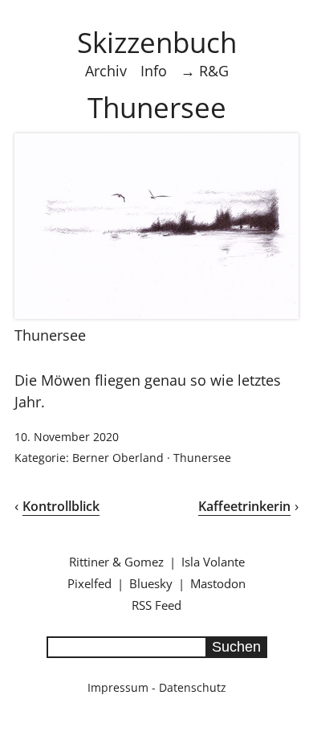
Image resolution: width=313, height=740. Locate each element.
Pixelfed (89, 583)
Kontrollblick (61, 506)
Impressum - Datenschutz (156, 687)
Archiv (106, 70)
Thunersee (202, 457)
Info (153, 70)
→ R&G (205, 70)
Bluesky (151, 583)
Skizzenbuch (157, 41)
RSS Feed (156, 605)
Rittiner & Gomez (116, 562)
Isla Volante (213, 562)
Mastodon (218, 583)
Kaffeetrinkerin (244, 506)
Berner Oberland (118, 457)
